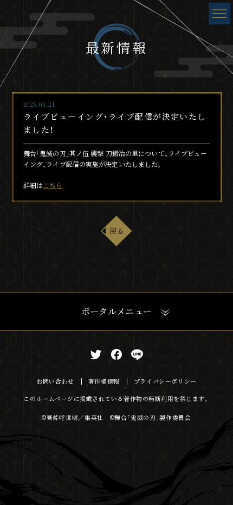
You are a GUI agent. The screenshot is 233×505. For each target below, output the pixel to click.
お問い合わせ (55, 381)
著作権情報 (104, 381)
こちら (52, 185)
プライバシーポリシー (165, 381)
